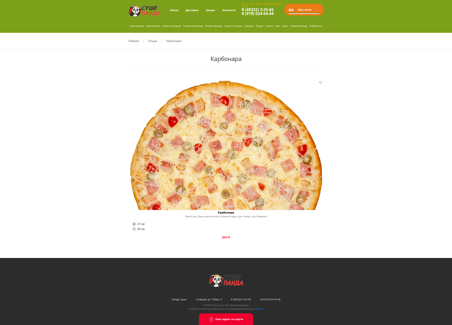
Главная (133, 41)
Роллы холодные (171, 26)
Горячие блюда (298, 26)
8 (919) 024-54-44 (258, 13)
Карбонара (174, 41)
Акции (210, 10)
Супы (285, 26)
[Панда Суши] (226, 281)
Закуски (249, 26)
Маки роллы (153, 26)
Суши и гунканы (233, 26)
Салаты (269, 26)
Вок (278, 26)
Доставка (192, 10)
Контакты (229, 10)
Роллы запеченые (193, 26)
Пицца (259, 26)
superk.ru (258, 308)
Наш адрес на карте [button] (229, 319)
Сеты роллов (137, 26)
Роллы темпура (213, 26)
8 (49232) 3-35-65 (258, 9)
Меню (174, 10)
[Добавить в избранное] (320, 82)
